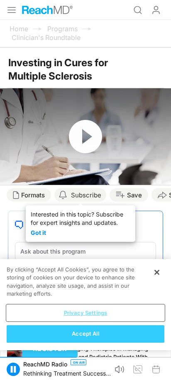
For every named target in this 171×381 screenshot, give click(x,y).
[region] (85, 304)
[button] (13, 369)
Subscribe (86, 195)
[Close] (157, 272)
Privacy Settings (85, 312)
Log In (156, 10)
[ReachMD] (47, 10)
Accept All (85, 333)
